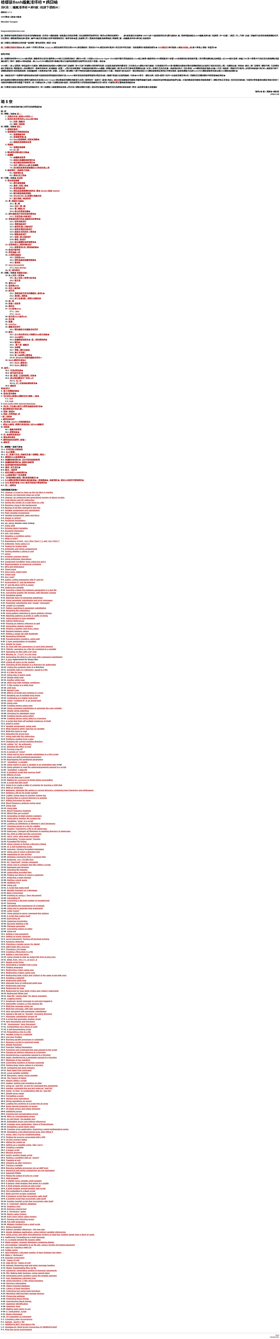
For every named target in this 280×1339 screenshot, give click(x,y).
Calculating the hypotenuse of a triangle (25, 906)
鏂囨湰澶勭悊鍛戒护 (23, 229)
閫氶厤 (17, 280)
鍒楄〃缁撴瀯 (14, 303)
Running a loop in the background (21, 505)
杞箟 (16, 150)
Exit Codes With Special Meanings (19, 404)
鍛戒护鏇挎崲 (14, 250)
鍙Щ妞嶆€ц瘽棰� (23, 355)
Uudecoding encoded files (19, 872)
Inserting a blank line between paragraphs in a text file (31, 590)
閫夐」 (11, 322)
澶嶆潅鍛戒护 (20, 224)
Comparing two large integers (21, 1068)
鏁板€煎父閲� (19, 175)
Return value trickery (17, 1214)
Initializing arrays (14, 1111)
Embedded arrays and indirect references (26, 1122)
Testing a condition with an (22, 1158)
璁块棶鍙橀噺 (13, 180)
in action (12, 724)
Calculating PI (13, 898)
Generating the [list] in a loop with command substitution (34, 657)
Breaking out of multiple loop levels (23, 695)
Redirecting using (20, 970)
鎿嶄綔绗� (18, 173)
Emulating (14, 595)
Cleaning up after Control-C (19, 1163)
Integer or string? (13, 518)
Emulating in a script (20, 821)
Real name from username (19, 1070)
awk (38, 639)
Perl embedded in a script (20, 1191)
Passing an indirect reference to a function (26, 1052)
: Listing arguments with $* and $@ (24, 580)
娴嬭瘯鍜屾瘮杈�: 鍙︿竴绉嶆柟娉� (31, 340)
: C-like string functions (24, 1281)
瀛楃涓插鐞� (20, 186)
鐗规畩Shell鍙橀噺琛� (15, 457)
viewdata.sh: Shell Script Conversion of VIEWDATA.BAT (31, 1327)
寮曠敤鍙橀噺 (19, 147)
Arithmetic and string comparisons (21, 549)
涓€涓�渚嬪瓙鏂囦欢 (17, 422)
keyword (18, 1153)
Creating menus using (20, 706)
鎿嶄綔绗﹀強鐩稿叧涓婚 (19, 170)
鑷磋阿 (13, 386)
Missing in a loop (21, 654)
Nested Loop (13, 690)
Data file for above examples (27, 996)
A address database (21, 1204)
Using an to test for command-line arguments (32, 1086)
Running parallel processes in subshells (25, 1039)
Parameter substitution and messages (28, 603)
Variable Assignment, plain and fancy (22, 515)
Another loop (16, 680)
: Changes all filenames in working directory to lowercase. (39, 831)
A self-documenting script (19, 1029)
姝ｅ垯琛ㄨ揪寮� (16, 275)
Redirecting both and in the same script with (36, 975)
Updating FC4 (13, 883)
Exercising (13, 918)
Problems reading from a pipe (20, 739)
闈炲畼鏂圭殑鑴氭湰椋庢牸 (26, 329)
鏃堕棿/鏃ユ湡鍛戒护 (24, 227)
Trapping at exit (13, 1160)
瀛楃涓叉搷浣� (12, 467)
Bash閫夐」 (11, 452)
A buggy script (12, 1150)
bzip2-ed (49, 47)
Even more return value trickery (22, 1217)
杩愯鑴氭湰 (19, 121)
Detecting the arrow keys (17, 734)
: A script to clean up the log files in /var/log (29, 492)
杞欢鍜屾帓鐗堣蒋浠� (26, 383)
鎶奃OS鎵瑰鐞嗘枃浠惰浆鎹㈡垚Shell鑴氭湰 (23, 424)
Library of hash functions (18, 1288)
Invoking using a (24, 895)
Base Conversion (15, 893)
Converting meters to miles (19, 929)
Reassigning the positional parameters (25, 759)
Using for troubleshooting (23, 1134)
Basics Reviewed (14, 1314)
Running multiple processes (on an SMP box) (27, 1168)
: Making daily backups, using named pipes (28, 1273)
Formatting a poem (15, 1096)
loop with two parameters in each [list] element (29, 647)
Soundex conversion (14, 1258)
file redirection (28, 736)
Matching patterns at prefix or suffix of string (27, 616)
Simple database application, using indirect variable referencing (36, 1232)
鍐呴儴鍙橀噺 (19, 183)
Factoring (11, 903)
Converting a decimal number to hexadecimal (28, 900)
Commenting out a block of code (22, 1027)
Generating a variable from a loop (21, 965)
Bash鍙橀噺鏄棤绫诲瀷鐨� (26, 139)
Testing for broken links (16, 546)
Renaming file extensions (18, 610)
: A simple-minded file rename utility (23, 1240)
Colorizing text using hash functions (23, 1291)
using (23, 803)
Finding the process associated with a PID (25, 1137)
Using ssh (11, 885)
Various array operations (17, 1099)
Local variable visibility (18, 1073)
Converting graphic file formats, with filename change (31, 593)
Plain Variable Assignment (17, 513)
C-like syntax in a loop (20, 685)
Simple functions (14, 1045)
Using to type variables (20, 618)
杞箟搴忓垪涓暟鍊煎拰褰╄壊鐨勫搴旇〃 (26, 454)
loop (21, 652)
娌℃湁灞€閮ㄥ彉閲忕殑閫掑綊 (28, 298)
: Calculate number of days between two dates (33, 1252)
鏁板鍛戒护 (20, 239)
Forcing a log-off (14, 749)
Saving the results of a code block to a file (24, 502)
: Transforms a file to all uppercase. (27, 829)
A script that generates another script (23, 1019)
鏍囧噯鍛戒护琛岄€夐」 (13, 409)
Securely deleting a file (17, 924)
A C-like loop (14, 672)
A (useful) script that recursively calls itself (26, 1199)
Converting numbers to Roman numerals (25, 1063)
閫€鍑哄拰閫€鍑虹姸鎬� (18, 152)
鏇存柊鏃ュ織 (186, 47)
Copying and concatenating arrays (22, 1114)
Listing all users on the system (20, 662)
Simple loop (15, 677)
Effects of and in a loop (25, 693)
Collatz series (11, 1250)
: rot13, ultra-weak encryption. (23, 836)
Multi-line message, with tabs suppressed (25, 1009)
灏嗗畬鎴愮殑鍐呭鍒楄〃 (14, 440)
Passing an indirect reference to (23, 623)
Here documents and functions (20, 1022)
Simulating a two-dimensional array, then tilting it (30, 1132)
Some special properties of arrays (22, 1106)
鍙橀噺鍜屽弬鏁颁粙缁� (18, 132)
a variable (17, 762)
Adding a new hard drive (17, 954)
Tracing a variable (14, 1165)
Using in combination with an (29, 1091)
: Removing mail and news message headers (30, 1265)
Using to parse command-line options (28, 913)
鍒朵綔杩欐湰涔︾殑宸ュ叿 (22, 378)
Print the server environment (18, 1329)
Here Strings (20, 268)
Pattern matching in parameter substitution (26, 608)
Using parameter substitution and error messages (29, 600)
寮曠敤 (10, 144)
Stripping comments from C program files (26, 857)
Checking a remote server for (23, 944)
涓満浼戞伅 (14, 270)
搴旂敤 (17, 262)
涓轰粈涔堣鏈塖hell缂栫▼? (20, 116)
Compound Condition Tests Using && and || (25, 562)
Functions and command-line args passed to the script (31, 1050)
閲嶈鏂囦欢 (9, 411)
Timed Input (10, 569)
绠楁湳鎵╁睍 (14, 252)
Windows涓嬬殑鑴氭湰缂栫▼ (29, 357)
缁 (19, 114)
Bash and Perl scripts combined (21, 1194)
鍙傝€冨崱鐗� (9, 393)
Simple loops (13, 644)
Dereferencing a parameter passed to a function (28, 1055)
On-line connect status (16, 1140)
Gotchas (12, 324)
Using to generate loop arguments (25, 908)
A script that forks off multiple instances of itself (28, 721)
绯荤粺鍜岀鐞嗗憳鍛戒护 (20, 244)
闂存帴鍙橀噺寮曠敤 (22, 193)
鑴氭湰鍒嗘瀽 (15, 429)
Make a (14, 1255)
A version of (16, 752)
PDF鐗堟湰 (163, 47)
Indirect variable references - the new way (25, 1229)
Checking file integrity (17, 870)
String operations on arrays (19, 1101)
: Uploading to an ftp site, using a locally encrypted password (40, 1245)
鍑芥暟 (11, 291)
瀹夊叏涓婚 (20, 352)
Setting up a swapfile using (24, 1145)
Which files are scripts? (18, 813)
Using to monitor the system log (23, 818)
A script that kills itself (17, 783)
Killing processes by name (18, 800)
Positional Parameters (15, 520)
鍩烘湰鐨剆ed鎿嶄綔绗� (16, 472)
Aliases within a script (16, 1081)
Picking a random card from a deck (22, 629)
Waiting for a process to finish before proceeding (30, 780)
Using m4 (11, 931)
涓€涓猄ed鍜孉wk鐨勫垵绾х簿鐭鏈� (21, 396)
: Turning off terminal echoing (27, 939)
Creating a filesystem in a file (19, 952)
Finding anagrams (14, 967)
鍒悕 (11, 301)
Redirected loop (16, 980)
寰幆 (17, 204)
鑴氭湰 (22, 345)
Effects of (14, 775)
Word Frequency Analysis (19, 811)
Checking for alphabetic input (21, 713)
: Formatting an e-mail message (25, 1237)
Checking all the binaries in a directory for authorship (31, 665)
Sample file (14, 1322)
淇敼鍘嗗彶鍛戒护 (12, 434)
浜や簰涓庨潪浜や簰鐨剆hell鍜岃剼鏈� (32, 334)
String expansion (14, 1227)
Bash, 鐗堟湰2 (21, 363)
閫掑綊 (17, 342)
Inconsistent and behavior (20, 582)
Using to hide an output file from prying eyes (31, 957)
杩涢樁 (20, 178)
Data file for (18, 1263)
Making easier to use (18, 1309)
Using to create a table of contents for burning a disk (34, 785)
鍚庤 (7, 368)
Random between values (17, 631)
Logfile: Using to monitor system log (26, 795)
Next (277, 1335)
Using (10, 526)
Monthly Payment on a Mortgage (22, 890)
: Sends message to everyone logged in (29, 1001)
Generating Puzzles (23, 839)
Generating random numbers (19, 626)
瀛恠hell (12, 283)
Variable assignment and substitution (22, 510)
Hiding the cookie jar (15, 1142)
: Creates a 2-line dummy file (24, 1004)
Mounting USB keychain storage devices (25, 1293)
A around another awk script (26, 1188)
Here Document (21, 1024)
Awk (11, 401)
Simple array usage (15, 1093)
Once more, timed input (16, 572)
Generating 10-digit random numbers (24, 816)
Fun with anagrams (16, 1222)
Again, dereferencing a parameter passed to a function (31, 1057)
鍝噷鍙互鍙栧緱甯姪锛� (23, 375)
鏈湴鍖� (7, 416)
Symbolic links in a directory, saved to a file (27, 670)
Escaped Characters (14, 531)
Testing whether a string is (19, 551)
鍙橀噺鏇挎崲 (19, 134)
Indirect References (15, 621)
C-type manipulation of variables (21, 641)
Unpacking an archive (19, 854)
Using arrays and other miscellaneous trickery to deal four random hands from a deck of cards (50, 1235)
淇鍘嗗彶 (10, 485)
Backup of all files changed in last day (22, 508)
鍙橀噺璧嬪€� (19, 137)
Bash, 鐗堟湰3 (21, 365)
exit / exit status (12, 533)
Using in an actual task (24, 701)
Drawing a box (13, 1206)
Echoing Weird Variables (16, 528)
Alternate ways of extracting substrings (24, 598)
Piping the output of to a (22, 1176)
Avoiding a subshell (15, 978)
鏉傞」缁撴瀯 (11, 470)
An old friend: (21, 1119)
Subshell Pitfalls (13, 1173)
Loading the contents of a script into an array (27, 1104)
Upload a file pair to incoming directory (29, 1014)
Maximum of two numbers (18, 1060)
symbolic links (24, 667)
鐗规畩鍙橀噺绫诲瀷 (22, 142)
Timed (10, 574)
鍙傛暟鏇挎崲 (19, 188)
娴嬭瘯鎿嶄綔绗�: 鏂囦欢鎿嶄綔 (19, 462)
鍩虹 (19, 127)
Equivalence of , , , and (32, 541)
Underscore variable (14, 587)
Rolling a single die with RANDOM (22, 634)
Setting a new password (17, 934)
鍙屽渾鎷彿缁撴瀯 (22, 198)
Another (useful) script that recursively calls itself (30, 1201)
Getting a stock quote (17, 880)
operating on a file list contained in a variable (31, 649)
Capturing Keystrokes (17, 921)
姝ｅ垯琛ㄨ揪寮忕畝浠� (25, 278)
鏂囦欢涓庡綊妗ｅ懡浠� (25, 232)
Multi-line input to (16, 731)
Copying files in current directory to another (26, 798)
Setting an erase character (18, 936)
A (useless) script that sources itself (23, 772)
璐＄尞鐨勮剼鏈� (11, 391)
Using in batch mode (19, 675)
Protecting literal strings (17, 1299)
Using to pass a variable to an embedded (29, 765)
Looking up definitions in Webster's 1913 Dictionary (31, 824)
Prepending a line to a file (19, 1032)
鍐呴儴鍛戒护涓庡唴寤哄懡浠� (22, 214)
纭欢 (19, 381)
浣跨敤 (20, 257)
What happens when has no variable (25, 729)
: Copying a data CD (18, 1247)
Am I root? (10, 577)
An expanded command (18, 1317)
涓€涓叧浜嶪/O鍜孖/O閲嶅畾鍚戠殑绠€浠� (23, 406)
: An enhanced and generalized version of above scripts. (35, 497)
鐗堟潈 (117, 80)
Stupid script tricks (15, 962)
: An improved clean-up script (22, 495)
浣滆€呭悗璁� (16, 370)
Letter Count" (13, 911)
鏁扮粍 (11, 306)
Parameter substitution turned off (21, 1016)
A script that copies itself (18, 916)
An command (22, 862)
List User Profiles (14, 1037)
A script (16, 1311)
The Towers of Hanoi (16, 1078)
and (18, 867)
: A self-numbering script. (19, 847)
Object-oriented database (18, 1286)
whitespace (88, 790)
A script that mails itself (18, 888)
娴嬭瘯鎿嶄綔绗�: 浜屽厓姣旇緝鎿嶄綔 (22, 460)
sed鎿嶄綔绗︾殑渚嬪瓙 (15, 475)
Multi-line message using (19, 1006)
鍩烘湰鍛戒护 (20, 221)
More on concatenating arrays (21, 1116)
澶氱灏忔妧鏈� (22, 350)
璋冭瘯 (11, 319)
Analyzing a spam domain (19, 877)
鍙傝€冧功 (5, 388)
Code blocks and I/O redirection (19, 500)
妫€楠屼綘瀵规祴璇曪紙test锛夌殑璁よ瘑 (31, 168)
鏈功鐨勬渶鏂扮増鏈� (11, 47)
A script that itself (18, 777)
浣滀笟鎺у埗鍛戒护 (23, 216)
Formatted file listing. (17, 841)
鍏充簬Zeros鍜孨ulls (18, 316)
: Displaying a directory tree (21, 1278)
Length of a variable (15, 605)
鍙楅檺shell (14, 286)
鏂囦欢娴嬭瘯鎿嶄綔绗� (24, 160)
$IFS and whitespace (14, 567)
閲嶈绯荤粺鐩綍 (11, 414)
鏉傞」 (11, 332)
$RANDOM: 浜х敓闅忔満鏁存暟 (27, 196)
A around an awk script (23, 1186)
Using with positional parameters (24, 757)
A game (16, 1211)
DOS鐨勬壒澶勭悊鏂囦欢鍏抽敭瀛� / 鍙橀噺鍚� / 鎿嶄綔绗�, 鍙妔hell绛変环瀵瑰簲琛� (44, 480)
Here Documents (16, 265)
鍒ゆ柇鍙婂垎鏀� (22, 211)
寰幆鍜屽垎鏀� (16, 201)
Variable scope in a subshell (19, 1034)
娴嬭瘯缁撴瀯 (19, 157)
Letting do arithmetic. (19, 744)
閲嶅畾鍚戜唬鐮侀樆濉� (25, 260)
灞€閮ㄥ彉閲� (21, 296)
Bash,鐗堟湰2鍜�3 (17, 360)
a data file (17, 770)
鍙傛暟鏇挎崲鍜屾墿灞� (16, 465)
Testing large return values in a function (24, 1065)
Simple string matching (18, 711)
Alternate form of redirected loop (24, 983)
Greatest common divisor (17, 556)
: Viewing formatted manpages (25, 849)
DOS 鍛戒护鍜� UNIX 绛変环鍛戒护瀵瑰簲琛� (26, 483)
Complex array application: (30, 1124)
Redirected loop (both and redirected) (32, 991)
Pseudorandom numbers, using (21, 639)
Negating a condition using (18, 536)
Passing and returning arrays (20, 1219)
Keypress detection (15, 942)
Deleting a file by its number (22, 793)
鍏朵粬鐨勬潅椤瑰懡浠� (25, 242)
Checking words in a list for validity (23, 826)
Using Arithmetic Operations (18, 559)
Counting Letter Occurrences (18, 1319)
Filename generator (16, 926)
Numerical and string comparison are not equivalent (30, 1170)
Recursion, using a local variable (22, 1075)
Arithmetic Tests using (17, 544)
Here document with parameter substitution (26, 1011)
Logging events (14, 999)
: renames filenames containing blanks (29, 1242)
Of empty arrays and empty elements (23, 1109)
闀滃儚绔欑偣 (9, 437)
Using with (13, 736)
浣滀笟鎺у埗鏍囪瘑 (14, 449)
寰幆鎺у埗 (20, 209)
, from (22, 960)
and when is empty (19, 585)
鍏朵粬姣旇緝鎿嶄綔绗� (24, 162)
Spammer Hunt (13, 1306)
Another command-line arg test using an (29, 1088)
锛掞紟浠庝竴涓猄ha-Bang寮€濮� (22, 119)
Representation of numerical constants (23, 564)
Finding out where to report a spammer (25, 875)
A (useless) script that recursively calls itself (26, 1196)
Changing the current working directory (24, 741)
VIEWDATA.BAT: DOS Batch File (20, 1324)
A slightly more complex (24, 1181)
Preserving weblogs (15, 1296)
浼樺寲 (17, 347)
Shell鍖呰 (20, 337)
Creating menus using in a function (26, 718)
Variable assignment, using (21, 726)
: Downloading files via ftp (21, 1268)
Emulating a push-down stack (21, 1127)
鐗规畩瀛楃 (13, 129)
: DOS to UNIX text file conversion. (24, 834)
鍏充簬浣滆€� (16, 373)
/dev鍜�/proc (15, 309)
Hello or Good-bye (14, 788)
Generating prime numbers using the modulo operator (31, 1276)
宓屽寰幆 (20, 206)
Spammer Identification (17, 1304)
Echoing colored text (16, 1209)
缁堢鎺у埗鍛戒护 (23, 237)
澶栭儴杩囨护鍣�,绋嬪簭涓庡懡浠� (25, 219)
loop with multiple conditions (23, 683)
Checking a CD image (16, 949)
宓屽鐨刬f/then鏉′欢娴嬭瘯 (25, 165)
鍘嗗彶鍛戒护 (9, 419)
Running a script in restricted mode (22, 1042)
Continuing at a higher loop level (22, 698)
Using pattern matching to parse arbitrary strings (29, 613)
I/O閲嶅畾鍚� (15, 255)
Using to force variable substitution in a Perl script (32, 754)
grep (10, 659)
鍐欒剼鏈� (14, 432)
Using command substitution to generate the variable (34, 708)
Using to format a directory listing (26, 844)
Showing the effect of (19, 747)
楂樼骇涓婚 (22, 273)
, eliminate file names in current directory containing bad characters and (44, 790)
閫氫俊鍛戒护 (20, 234)
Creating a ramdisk (15, 1147)
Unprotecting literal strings (18, 1301)
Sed (11, 398)
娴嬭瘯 (10, 155)
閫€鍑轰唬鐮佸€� (21, 478)
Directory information (16, 1283)
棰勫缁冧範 (19, 124)
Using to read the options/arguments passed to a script (36, 767)
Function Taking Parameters (19, 1047)
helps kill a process (17, 947)
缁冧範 (7, 427)
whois (11, 523)
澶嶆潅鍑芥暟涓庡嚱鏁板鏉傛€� (30, 293)
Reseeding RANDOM (15, 636)
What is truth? (11, 538)
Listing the (12, 667)
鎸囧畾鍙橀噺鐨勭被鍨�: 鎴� (36, 191)
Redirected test (17, 993)
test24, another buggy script (19, 1155)
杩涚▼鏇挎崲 (14, 288)
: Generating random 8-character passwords (31, 1270)
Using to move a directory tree (23, 852)
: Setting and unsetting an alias (24, 1083)
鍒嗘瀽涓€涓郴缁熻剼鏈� (27, 247)
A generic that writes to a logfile (27, 1183)
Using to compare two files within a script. (29, 865)
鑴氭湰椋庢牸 (14, 327)
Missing (10, 1153)
